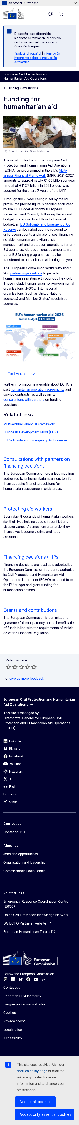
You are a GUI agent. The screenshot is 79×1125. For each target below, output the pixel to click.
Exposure (10, 794)
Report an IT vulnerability (22, 996)
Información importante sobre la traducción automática (37, 58)
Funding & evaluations (23, 88)
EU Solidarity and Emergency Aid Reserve (35, 440)
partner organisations (26, 273)
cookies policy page (32, 1071)
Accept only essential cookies (45, 1114)
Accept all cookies (35, 1101)
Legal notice (12, 1029)
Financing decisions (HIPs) (31, 557)
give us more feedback (26, 678)
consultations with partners (23, 399)
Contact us (11, 987)
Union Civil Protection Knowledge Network (35, 915)
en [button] (50, 14)
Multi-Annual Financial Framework (29, 424)
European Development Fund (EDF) (30, 432)
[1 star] (8, 667)
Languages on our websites (24, 1004)
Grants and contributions (30, 610)
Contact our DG (15, 832)
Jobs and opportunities (20, 854)
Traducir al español (27, 53)
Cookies (9, 1013)
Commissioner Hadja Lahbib (24, 871)
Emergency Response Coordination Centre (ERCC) (35, 904)
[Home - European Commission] (13, 13)
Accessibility (12, 1038)
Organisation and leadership (24, 862)
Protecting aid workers (27, 509)
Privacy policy (14, 1021)
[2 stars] (11, 667)
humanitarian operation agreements (37, 389)
